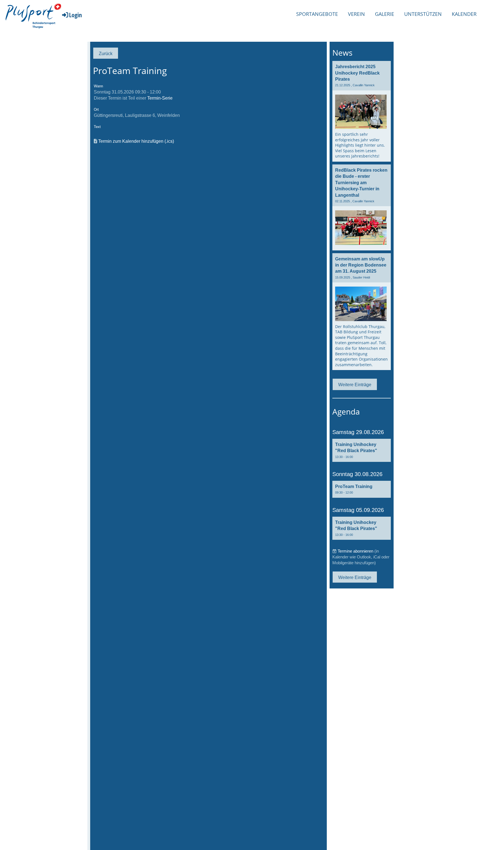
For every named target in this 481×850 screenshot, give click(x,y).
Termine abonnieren (355, 551)
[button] (361, 450)
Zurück (105, 53)
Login (75, 15)
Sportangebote (317, 14)
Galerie (384, 14)
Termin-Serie (160, 97)
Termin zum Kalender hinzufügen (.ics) (136, 141)
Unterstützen (423, 14)
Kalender (464, 14)
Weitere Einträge (354, 384)
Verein (356, 14)
